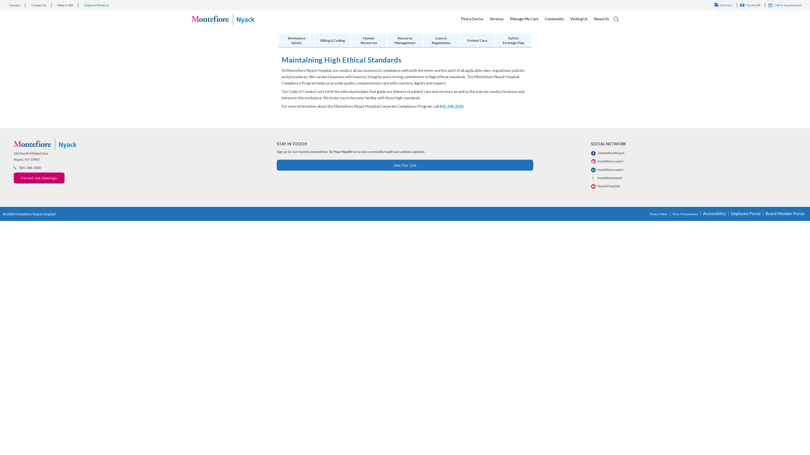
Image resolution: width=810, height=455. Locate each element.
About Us (601, 18)
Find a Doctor (472, 18)
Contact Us (38, 5)
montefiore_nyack (610, 161)
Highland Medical (96, 5)
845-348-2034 (451, 106)
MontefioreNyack (611, 153)
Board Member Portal (784, 213)
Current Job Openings (39, 178)
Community (554, 18)
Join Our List (405, 165)
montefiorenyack (609, 178)
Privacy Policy (658, 214)
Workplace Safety (296, 40)
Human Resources (369, 40)
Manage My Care (524, 18)
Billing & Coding (332, 40)
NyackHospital (608, 186)
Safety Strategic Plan (513, 40)
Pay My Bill (753, 5)
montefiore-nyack (610, 169)
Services (497, 18)
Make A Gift (65, 5)
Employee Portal (745, 213)
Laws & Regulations (441, 40)
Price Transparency (685, 214)
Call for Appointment (788, 5)
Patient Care (477, 40)
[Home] (223, 18)
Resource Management (405, 40)
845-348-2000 (30, 168)
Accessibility (714, 213)
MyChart (726, 5)
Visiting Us (578, 18)
